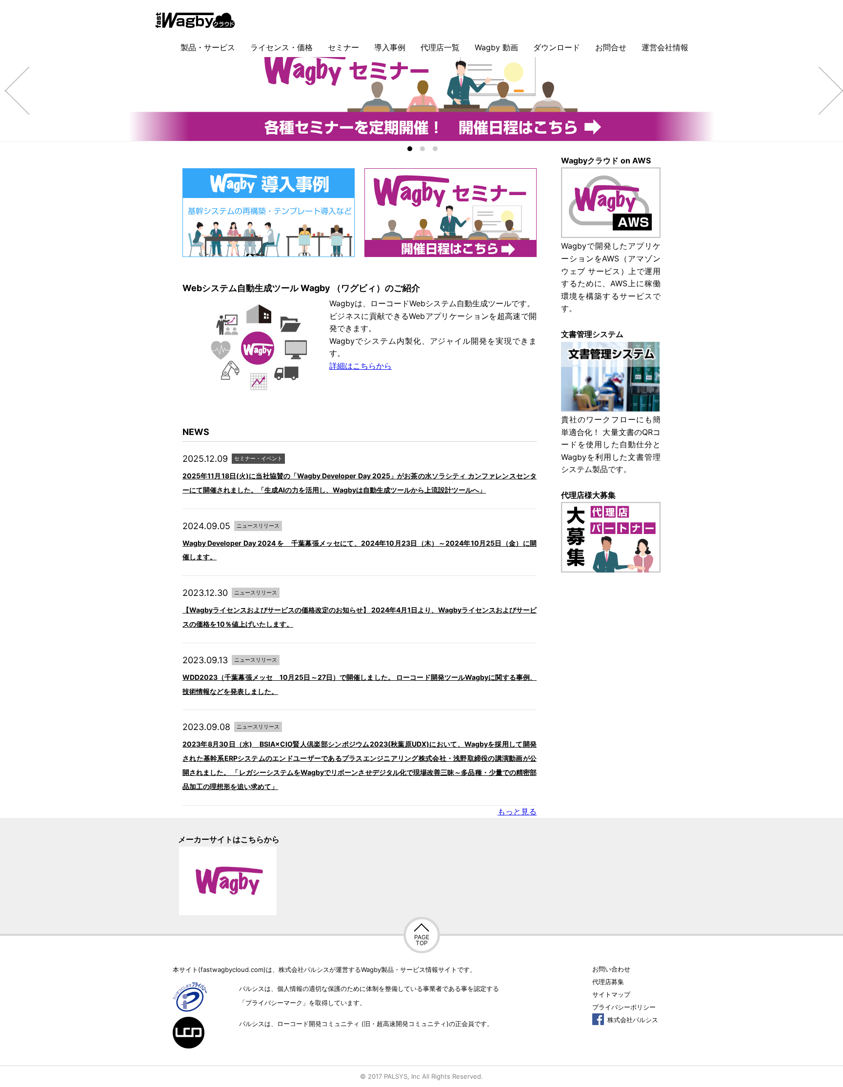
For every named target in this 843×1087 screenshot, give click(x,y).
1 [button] (409, 148)
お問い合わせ (611, 969)
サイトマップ (611, 994)
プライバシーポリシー (624, 1007)
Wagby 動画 (496, 47)
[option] (421, 90)
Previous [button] (14, 90)
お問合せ (610, 47)
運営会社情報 (665, 47)
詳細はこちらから (360, 366)
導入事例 (389, 47)
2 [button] (422, 148)
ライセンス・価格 (281, 47)
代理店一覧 (440, 47)
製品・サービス (208, 47)
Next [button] (828, 90)
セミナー (343, 47)
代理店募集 (608, 982)
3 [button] (435, 148)
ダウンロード (556, 47)
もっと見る (517, 811)
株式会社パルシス (631, 1020)
